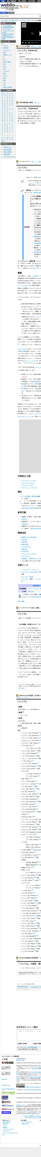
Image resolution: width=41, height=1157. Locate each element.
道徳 (33, 381)
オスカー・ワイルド (34, 413)
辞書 (3, 1)
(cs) (35, 856)
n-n (36, 850)
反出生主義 (25, 551)
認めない (33, 118)
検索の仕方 (5, 1123)
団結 (37, 666)
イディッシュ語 (26, 758)
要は (32, 640)
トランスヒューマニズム (29, 554)
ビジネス (5, 45)
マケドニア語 (26, 928)
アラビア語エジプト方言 (33, 748)
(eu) (34, 892)
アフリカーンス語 (27, 743)
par (40, 811)
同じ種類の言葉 (13, 20)
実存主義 (24, 539)
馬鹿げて (31, 651)
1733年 (34, 276)
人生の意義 (22, 624)
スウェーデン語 (26, 822)
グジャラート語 (26, 806)
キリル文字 (29, 773)
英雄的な (28, 661)
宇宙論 (24, 388)
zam (37, 839)
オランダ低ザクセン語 (32, 872)
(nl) (35, 788)
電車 (4, 52)
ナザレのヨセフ (26, 546)
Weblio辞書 (34, 1068)
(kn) (38, 798)
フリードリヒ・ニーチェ (29, 480)
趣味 (4, 73)
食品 (4, 80)
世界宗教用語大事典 (26, 102)
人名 (4, 82)
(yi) (37, 758)
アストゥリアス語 (27, 738)
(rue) (33, 900)
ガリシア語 (25, 796)
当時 (35, 113)
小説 (29, 111)
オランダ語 (25, 789)
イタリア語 (25, 756)
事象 (27, 59)
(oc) (34, 785)
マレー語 (24, 933)
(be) (36, 917)
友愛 (33, 666)
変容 (27, 647)
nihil (34, 268)
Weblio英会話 (7, 149)
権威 (33, 63)
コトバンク (35, 569)
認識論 (24, 384)
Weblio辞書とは (7, 1122)
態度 (33, 123)
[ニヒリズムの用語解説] (3, 13)
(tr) (33, 879)
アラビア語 (25, 745)
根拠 (28, 118)
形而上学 (21, 351)
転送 (39, 177)
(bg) (39, 910)
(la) (35, 940)
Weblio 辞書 (4, 20)
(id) (38, 763)
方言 (4, 85)
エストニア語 (26, 781)
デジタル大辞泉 (24, 46)
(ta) (40, 854)
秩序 (31, 723)
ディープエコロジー (35, 986)
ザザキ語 (24, 817)
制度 (35, 723)
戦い (21, 668)
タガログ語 (25, 852)
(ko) (33, 867)
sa (36, 832)
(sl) (38, 829)
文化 (4, 66)
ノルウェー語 (26, 882)
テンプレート (26, 938)
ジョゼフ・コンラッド (25, 416)
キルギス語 (25, 804)
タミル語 (24, 855)
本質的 (34, 637)
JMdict (28, 1112)
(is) (39, 732)
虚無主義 (22, 56)
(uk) (36, 768)
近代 (21, 121)
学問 (4, 64)
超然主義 (24, 542)
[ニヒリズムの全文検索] (10, 13)
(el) (37, 801)
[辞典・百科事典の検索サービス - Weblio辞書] (10, 6)
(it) (36, 755)
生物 (4, 78)
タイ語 (24, 850)
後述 (24, 642)
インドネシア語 (26, 763)
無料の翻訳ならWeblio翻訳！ (27, 6)
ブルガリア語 (26, 910)
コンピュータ (7, 50)
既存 (22, 63)
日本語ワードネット (21, 1105)
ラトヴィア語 (26, 943)
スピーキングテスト (9, 156)
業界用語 (5, 48)
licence (38, 1113)
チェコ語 (24, 857)
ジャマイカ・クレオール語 (30, 819)
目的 (21, 637)
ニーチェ (28, 121)
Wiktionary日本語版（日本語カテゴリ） (7, 34)
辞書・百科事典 (7, 87)
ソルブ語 (24, 842)
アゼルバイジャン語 (28, 740)
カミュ (34, 656)
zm (25, 814)
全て (2, 43)
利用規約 (5, 1127)
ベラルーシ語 (26, 918)
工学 (4, 59)
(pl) (36, 922)
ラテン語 (29, 268)
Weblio (31, 576)
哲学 (24, 20)
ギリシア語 (25, 801)
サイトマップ (6, 1131)
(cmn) (39, 861)
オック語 (24, 786)
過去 (36, 263)
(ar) (34, 745)
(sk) (39, 826)
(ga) (40, 735)
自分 (39, 656)
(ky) (36, 803)
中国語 (24, 860)
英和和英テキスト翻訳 (27, 1027)
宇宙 (36, 388)
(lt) (37, 945)
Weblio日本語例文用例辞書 (28, 958)
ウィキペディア (24, 161)
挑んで (26, 668)
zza (34, 816)
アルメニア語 (26, 753)
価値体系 (27, 63)
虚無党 (34, 116)
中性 (38, 789)
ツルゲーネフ (23, 111)
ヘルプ (4, 1125)
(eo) (37, 783)
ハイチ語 (24, 890)
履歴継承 (36, 236)
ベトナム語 (25, 913)
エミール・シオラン (28, 485)
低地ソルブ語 (30, 847)
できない (22, 61)
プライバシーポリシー (8, 1129)
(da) (37, 874)
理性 (36, 384)
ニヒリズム (26, 569)
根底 (31, 59)
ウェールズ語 (26, 766)
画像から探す (25, 1123)
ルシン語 (24, 900)
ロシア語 (24, 951)
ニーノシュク (30, 885)
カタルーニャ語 (26, 794)
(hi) (36, 902)
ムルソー (24, 658)
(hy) (38, 752)
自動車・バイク (7, 55)
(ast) (40, 737)
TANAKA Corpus (6, 1085)
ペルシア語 (25, 921)
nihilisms (32, 943)
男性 (39, 751)
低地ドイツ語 (26, 870)
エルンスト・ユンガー (29, 360)
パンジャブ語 (26, 898)
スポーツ (5, 75)
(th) (32, 849)
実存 (23, 395)
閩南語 (28, 865)
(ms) (34, 933)
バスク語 (24, 893)
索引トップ (34, 46)
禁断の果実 (25, 544)
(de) (35, 877)
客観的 (25, 118)
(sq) (36, 750)
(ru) (35, 950)
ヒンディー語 (26, 903)
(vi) (40, 912)
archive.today (33, 572)
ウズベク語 (25, 771)
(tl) (35, 851)
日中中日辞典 (31, 1)
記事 (29, 624)
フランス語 (25, 908)
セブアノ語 (25, 832)
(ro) (36, 948)
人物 (32, 658)
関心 (25, 656)
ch (29, 913)
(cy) (37, 765)
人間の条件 (22, 651)
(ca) (38, 793)
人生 (28, 628)
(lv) (36, 943)
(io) (33, 760)
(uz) (39, 775)
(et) (36, 780)
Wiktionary (4, 1079)
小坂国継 (27, 496)
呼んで (28, 113)
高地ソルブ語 (30, 844)
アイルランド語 (26, 735)
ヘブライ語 (25, 915)
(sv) (37, 821)
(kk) (35, 791)
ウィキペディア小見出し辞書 (29, 608)
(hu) (38, 895)
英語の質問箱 (7, 152)
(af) (39, 742)
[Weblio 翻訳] (21, 6)
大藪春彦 (24, 558)
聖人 (24, 666)
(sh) (40, 839)
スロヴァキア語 (26, 827)
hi (35, 880)
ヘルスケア (6, 71)
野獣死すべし (33, 558)
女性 (39, 766)
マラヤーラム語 (26, 931)
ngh (33, 913)
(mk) (38, 928)
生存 (21, 123)
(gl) (35, 796)
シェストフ (35, 121)
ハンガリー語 (26, 895)
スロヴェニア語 (26, 829)
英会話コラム (7, 147)
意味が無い (25, 663)
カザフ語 (24, 791)
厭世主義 (24, 549)
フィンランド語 (26, 905)
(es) (36, 823)
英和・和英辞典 (22, 1)
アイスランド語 (26, 733)
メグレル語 (25, 936)
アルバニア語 (26, 751)
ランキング (25, 697)
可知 (25, 637)
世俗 (20, 666)
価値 (20, 118)
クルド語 (24, 811)
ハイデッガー (22, 349)
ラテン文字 (29, 776)
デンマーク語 (26, 875)
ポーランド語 (26, 923)
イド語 (24, 761)
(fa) (35, 920)
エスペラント (26, 784)
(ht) (32, 890)
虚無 (35, 59)
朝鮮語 (24, 867)
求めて (22, 654)
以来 (31, 113)
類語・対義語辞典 (11, 1)
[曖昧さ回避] (22, 182)
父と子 (34, 111)
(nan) (37, 864)
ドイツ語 (30, 709)
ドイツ (30, 588)
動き (37, 647)
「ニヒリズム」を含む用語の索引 (28, 1047)
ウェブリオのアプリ (27, 1122)
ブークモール (30, 888)
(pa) (37, 897)
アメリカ (36, 588)
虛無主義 (34, 862)
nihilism (23, 709)
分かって (32, 663)
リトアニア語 (26, 946)
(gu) (38, 806)
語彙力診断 (6, 154)
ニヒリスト (21, 113)
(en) (31, 778)
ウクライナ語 (26, 768)
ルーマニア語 (26, 948)
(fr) (35, 907)
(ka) (37, 808)
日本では (29, 116)
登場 (36, 658)
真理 (32, 266)
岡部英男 (34, 496)
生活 (4, 68)
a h (35, 913)
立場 (28, 20)
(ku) (35, 811)
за (38, 837)
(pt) (36, 925)
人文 (20, 20)
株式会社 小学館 (20, 1060)
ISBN (23, 508)
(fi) (37, 905)
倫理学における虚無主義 (29, 537)
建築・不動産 (7, 62)
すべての (23, 59)
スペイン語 (25, 824)
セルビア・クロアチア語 (29, 834)
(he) (35, 915)
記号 (3, 141)
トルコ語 (24, 880)
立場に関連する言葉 (22, 986)
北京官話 (28, 862)
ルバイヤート (26, 556)
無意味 (26, 123)
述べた (20, 642)
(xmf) (37, 935)
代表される (34, 66)
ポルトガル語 (26, 926)
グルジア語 (25, 809)
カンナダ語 (25, 799)
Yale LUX (30, 591)
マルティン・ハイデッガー (30, 487)
